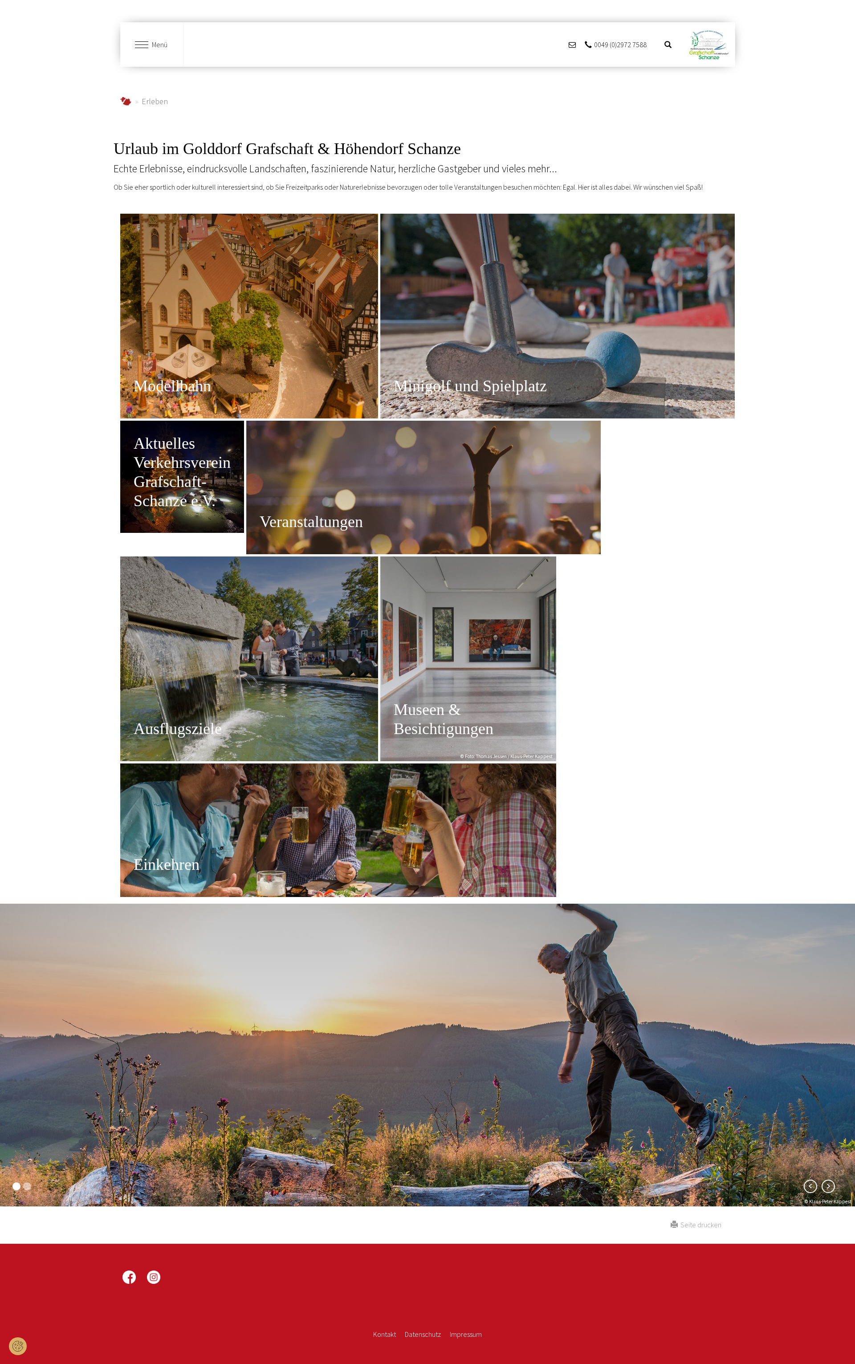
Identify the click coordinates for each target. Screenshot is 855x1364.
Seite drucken (699, 1224)
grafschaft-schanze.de (125, 101)
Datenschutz (423, 1334)
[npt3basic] (708, 44)
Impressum (466, 1334)
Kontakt (384, 1334)
